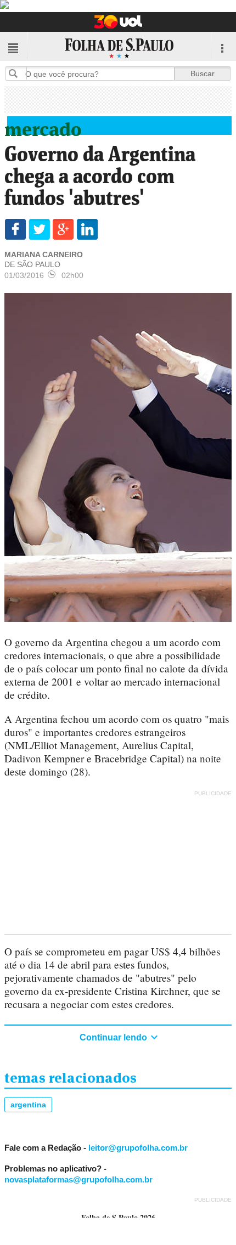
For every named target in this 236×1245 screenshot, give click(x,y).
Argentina (28, 1104)
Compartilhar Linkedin (87, 229)
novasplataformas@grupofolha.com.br (78, 1179)
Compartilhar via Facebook (15, 229)
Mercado (43, 128)
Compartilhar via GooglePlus (63, 229)
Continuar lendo (114, 1037)
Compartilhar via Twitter (39, 229)
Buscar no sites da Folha (17, 73)
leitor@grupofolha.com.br (138, 1147)
